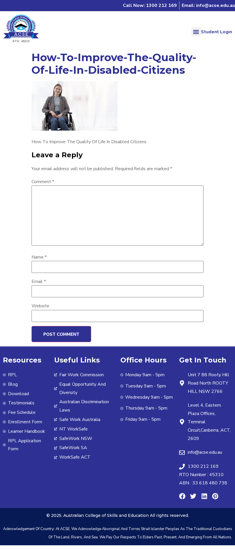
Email (39, 281)
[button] (196, 31)
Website (40, 306)
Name (39, 257)
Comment (43, 181)
